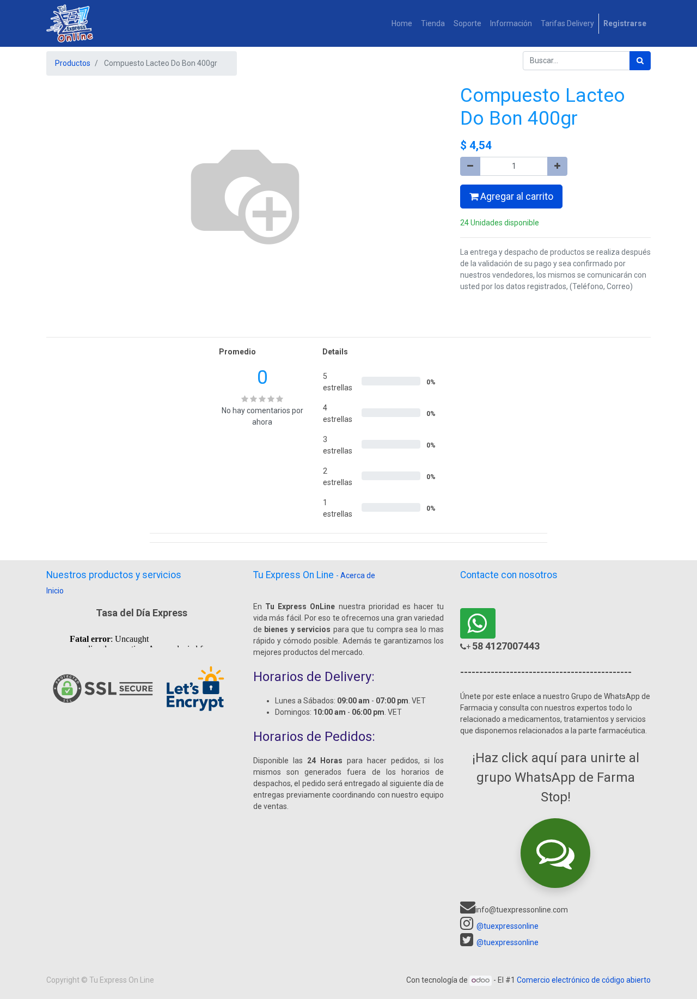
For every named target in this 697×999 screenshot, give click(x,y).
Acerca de (357, 575)
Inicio (55, 590)
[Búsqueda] (640, 60)
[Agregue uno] (557, 166)
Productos (72, 63)
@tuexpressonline (507, 926)
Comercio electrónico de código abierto (584, 980)
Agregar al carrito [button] (515, 196)
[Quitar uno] (470, 166)
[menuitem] (402, 24)
